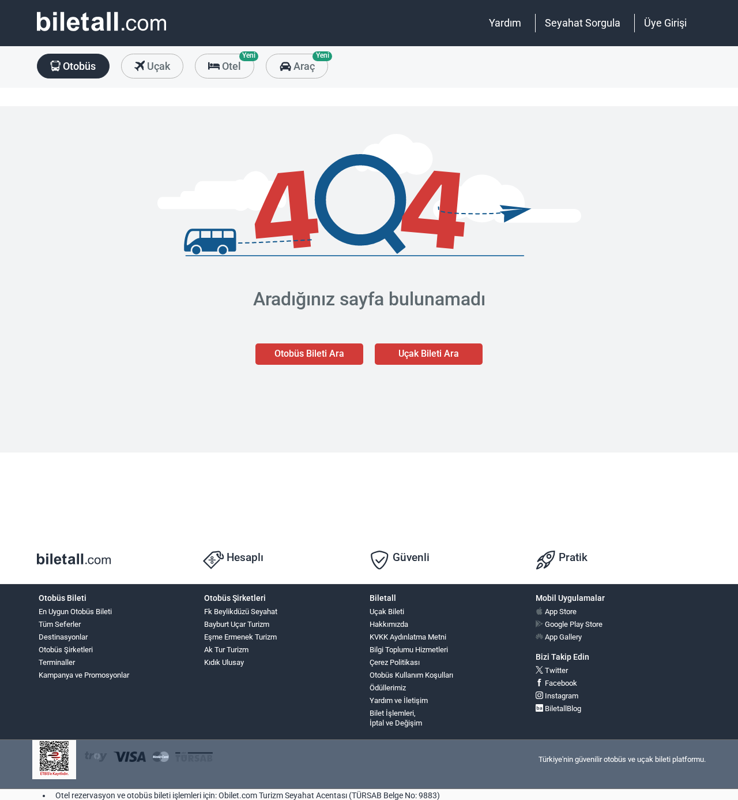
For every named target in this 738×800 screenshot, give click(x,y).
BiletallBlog (562, 708)
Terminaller (57, 662)
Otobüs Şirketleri (66, 649)
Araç (309, 63)
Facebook (560, 683)
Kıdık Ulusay (224, 662)
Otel (237, 63)
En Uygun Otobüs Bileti (75, 611)
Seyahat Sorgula (582, 23)
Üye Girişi (665, 23)
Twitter (555, 670)
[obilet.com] (101, 32)
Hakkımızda (389, 624)
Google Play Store (573, 624)
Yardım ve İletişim (399, 700)
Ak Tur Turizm (226, 649)
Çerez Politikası (395, 662)
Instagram (560, 695)
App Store (560, 611)
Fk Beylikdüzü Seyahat (240, 611)
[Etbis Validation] (54, 760)
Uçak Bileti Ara (428, 353)
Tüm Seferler (60, 624)
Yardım (505, 23)
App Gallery (562, 637)
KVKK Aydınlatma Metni (408, 637)
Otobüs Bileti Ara (309, 353)
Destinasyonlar (63, 637)
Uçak (157, 66)
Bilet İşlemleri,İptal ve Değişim (396, 718)
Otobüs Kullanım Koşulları (411, 675)
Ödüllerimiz (388, 687)
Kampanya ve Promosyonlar (84, 675)
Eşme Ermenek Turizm (240, 637)
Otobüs (78, 66)
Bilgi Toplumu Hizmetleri (409, 649)
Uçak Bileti (387, 611)
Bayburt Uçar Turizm (236, 624)
